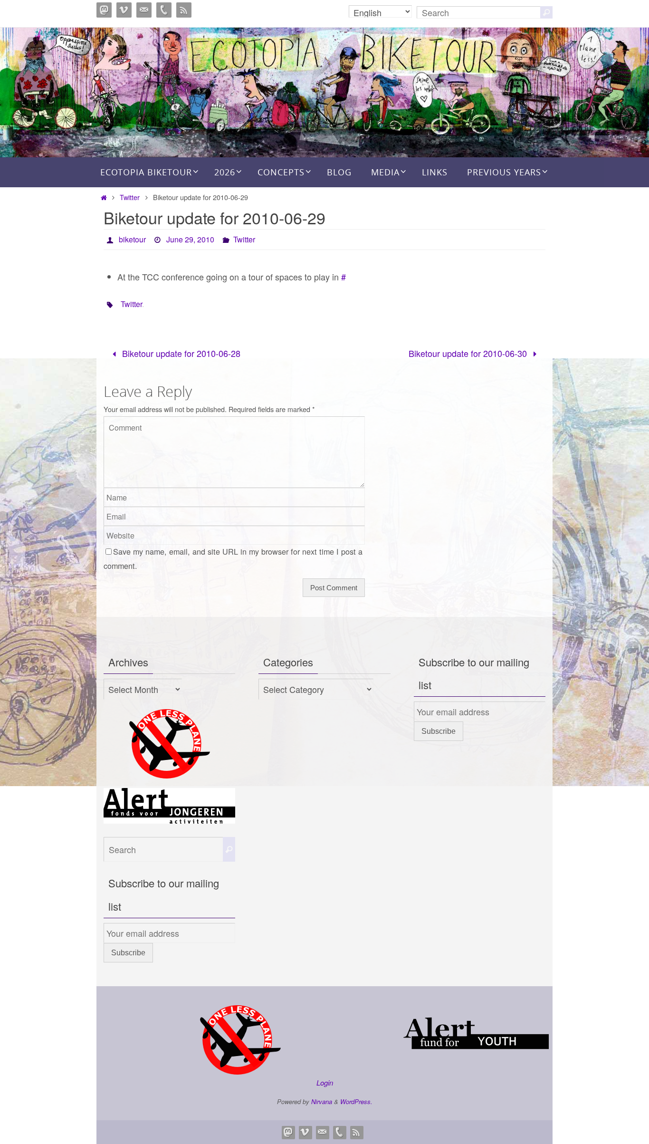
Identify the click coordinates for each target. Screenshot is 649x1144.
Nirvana (321, 1101)
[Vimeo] (124, 10)
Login (324, 1082)
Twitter (130, 197)
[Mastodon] (104, 10)
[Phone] (164, 10)
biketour (132, 239)
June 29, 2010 (190, 239)
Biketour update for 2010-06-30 (469, 353)
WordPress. (356, 1101)
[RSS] (183, 10)
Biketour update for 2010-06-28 (180, 353)
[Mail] (144, 10)
